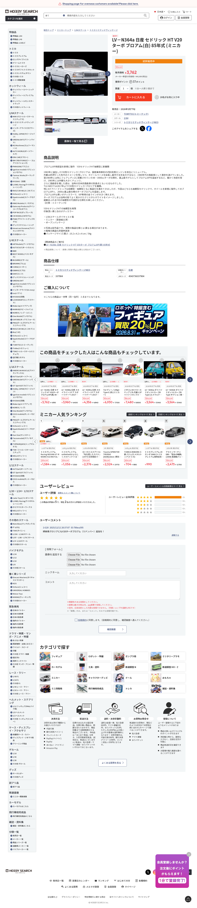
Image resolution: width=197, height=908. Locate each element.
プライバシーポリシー (71, 897)
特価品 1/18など (19, 42)
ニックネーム (52, 572)
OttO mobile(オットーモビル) (24, 415)
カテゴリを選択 (15, 18)
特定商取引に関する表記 (95, 897)
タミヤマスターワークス (22, 507)
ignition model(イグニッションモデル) (24, 170)
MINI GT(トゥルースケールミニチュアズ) (23, 117)
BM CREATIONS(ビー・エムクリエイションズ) (24, 161)
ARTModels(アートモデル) (23, 244)
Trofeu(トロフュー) (20, 348)
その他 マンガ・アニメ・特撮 (23, 665)
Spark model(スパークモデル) (24, 198)
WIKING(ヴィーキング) (22, 597)
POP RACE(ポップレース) (23, 212)
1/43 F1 (16, 676)
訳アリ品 (16, 786)
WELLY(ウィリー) (20, 456)
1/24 (14, 554)
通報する (175, 535)
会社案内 (51, 897)
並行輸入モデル (19, 357)
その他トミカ (18, 76)
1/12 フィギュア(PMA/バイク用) (23, 707)
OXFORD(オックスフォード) (24, 319)
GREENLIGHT (18, 280)
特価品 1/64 (17, 36)
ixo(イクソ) (17, 293)
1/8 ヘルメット (19, 712)
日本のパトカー (19, 610)
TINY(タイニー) (19, 530)
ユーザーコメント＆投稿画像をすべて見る (164, 486)
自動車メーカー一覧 (21, 846)
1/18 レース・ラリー (21, 690)
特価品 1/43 (17, 39)
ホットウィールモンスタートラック (23, 102)
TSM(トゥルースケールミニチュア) (23, 352)
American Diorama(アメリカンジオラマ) (24, 229)
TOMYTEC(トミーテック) (23, 344)
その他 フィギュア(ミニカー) (23, 720)
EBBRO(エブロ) (19, 270)
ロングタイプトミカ (21, 59)
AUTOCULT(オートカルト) (23, 247)
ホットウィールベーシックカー (23, 90)
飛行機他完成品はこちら (22, 816)
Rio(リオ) (16, 332)
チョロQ (16, 527)
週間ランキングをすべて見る (140, 414)
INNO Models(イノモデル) (23, 203)
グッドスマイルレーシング (23, 225)
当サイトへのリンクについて (121, 897)
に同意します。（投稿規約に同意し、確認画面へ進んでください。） (114, 620)
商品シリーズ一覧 (20, 842)
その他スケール (19, 568)
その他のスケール (20, 544)
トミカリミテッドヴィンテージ (23, 123)
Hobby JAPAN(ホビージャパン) (24, 135)
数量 (117, 88)
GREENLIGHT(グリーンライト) (24, 141)
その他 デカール (19, 763)
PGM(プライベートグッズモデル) (24, 220)
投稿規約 (82, 620)
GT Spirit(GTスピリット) (23, 385)
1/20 (14, 760)
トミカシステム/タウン (22, 73)
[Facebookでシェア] (149, 128)
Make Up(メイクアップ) (22, 306)
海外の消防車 (18, 624)
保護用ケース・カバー (21, 734)
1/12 (14, 557)
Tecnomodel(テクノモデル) (23, 439)
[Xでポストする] (142, 128)
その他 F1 (16, 683)
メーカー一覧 (18, 839)
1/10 (14, 561)
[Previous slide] (43, 73)
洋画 (14, 650)
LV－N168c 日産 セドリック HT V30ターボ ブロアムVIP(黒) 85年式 (78, 244)
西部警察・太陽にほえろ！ (23, 644)
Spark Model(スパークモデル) (24, 340)
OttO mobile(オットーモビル (24, 480)
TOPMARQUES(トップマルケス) (23, 445)
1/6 (14, 564)
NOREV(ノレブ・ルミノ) (22, 312)
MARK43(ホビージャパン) (23, 309)
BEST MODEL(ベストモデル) (23, 255)
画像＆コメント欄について (69, 492)
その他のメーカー (20, 234)
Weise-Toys (18, 593)
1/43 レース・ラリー (21, 686)
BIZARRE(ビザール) (20, 260)
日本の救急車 (18, 617)
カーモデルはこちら (21, 806)
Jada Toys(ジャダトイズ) (23, 498)
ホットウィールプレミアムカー (23, 96)
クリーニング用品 (20, 743)
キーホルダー (18, 773)
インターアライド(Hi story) (24, 290)
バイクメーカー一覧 (20, 849)
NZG (14, 583)
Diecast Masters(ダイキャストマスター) (23, 578)
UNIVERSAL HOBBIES (21, 590)
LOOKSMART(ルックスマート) (24, 301)
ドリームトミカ (19, 63)
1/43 (14, 757)
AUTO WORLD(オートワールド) (23, 152)
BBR (14, 251)
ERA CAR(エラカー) (20, 157)
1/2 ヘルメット (19, 715)
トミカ (15, 52)
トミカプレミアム (20, 56)
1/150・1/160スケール (21, 534)
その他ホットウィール (21, 107)
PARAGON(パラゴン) (21, 166)
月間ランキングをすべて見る (170, 414)
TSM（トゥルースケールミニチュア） (23, 451)
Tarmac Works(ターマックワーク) (23, 176)
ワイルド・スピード (21, 647)
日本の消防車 (18, 613)
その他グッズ (18, 777)
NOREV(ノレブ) (19, 407)
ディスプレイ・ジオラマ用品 (23, 738)
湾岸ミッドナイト (20, 661)
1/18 (14, 753)
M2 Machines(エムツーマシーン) (24, 146)
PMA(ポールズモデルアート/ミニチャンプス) (24, 324)
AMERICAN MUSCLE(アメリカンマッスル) (24, 371)
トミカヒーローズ (20, 66)
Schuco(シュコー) (20, 194)
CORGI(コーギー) (19, 267)
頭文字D (16, 657)
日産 (131, 270)
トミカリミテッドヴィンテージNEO (141, 122)
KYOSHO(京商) (19, 296)
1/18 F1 (16, 680)
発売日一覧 (17, 835)
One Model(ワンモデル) (22, 316)
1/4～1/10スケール (20, 541)
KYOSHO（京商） (20, 181)
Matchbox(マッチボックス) (24, 523)
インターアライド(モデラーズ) (23, 129)
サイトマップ (143, 897)
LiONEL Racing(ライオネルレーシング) (23, 186)
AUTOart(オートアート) (22, 376)
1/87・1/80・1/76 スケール (23, 537)
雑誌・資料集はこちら (21, 825)
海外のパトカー (19, 620)
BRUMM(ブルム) (19, 263)
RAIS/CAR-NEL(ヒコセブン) (24, 190)
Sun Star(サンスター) (21, 435)
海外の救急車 (18, 627)
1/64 (126, 118)
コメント (50, 582)
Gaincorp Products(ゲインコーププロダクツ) (24, 207)
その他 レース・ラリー (22, 693)
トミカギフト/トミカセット (23, 69)
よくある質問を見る (111, 762)
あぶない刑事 (18, 640)
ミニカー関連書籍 (20, 796)
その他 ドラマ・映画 (21, 654)
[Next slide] (107, 73)
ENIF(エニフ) (18, 273)
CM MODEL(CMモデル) (22, 216)
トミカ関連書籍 (19, 80)
